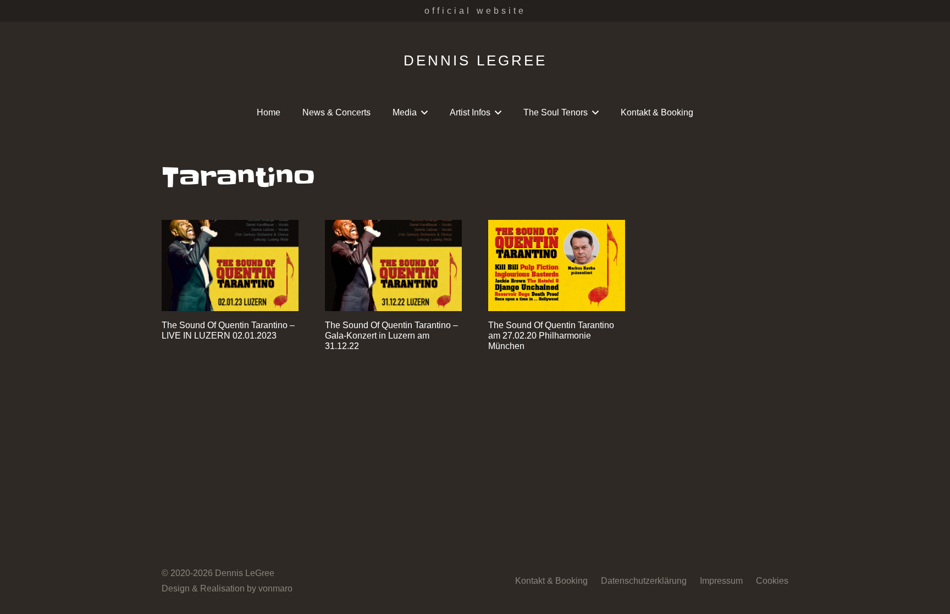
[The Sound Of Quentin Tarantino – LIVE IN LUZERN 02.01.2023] (230, 265)
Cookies (772, 580)
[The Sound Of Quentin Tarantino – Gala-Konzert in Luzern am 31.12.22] (393, 265)
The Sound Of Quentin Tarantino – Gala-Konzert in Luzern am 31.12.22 (391, 335)
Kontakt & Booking (551, 580)
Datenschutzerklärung (644, 580)
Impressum (721, 580)
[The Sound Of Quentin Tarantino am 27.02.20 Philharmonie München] (556, 265)
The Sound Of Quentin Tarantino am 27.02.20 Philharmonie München (551, 335)
